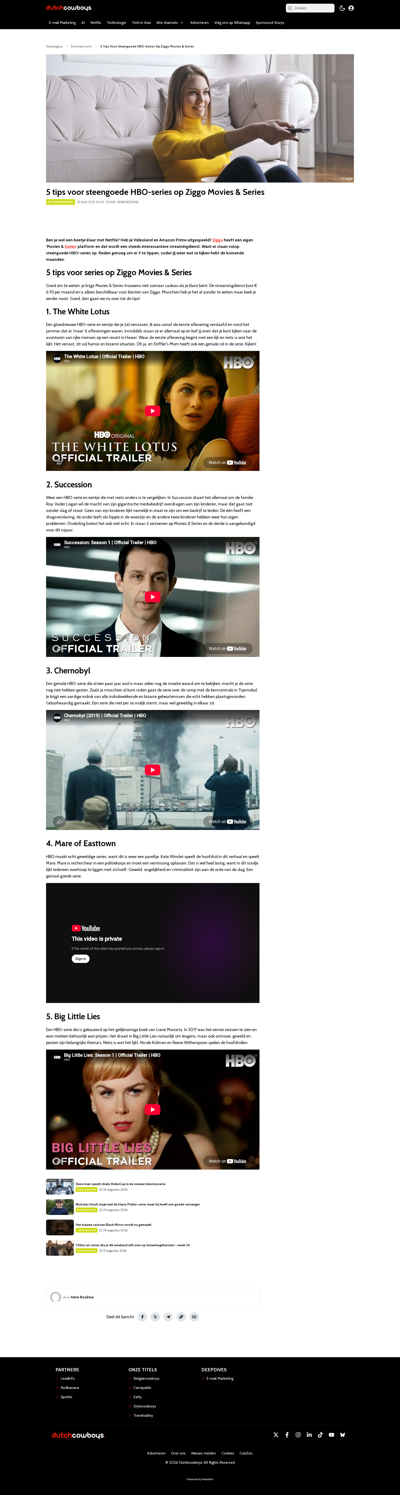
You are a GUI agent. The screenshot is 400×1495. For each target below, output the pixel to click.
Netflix (95, 22)
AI (83, 22)
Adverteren (199, 22)
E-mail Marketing (62, 22)
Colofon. (246, 1453)
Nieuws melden (203, 1453)
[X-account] (276, 1435)
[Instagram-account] (298, 1435)
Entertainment (60, 202)
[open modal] (351, 8)
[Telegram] (168, 1317)
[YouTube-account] (331, 1435)
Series (70, 246)
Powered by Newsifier (200, 1479)
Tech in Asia (141, 22)
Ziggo (217, 240)
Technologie (116, 22)
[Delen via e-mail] (194, 1317)
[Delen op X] (155, 1317)
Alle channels (167, 22)
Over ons (178, 1453)
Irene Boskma (127, 202)
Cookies (228, 1453)
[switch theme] (342, 8)
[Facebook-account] (287, 1435)
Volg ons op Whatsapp (232, 22)
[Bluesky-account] (342, 1435)
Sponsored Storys (270, 22)
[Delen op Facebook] (142, 1317)
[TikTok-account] (320, 1435)
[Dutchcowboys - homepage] (69, 8)
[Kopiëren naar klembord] (181, 1317)
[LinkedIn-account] (309, 1435)
